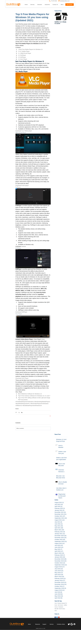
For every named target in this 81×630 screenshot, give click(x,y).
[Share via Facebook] (16, 412)
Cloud (56, 603)
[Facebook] (74, 624)
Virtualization (60, 606)
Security (56, 606)
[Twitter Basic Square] (57, 617)
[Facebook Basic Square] (55, 617)
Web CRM (56, 608)
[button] (32, 4)
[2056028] (72, 624)
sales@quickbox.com (64, 1)
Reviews (17, 408)
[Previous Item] (56, 16)
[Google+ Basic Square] (59, 617)
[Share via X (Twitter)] (19, 412)
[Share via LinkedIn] (21, 412)
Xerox (56, 610)
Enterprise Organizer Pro (62, 603)
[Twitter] (69, 624)
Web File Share (62, 608)
